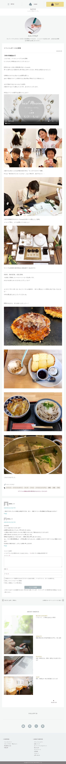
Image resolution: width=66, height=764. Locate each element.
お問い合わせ (37, 755)
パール (32, 487)
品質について (37, 743)
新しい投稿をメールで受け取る (14, 583)
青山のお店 (36, 747)
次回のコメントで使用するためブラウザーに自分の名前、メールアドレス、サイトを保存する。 (30, 578)
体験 (49, 487)
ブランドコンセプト (38, 741)
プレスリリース (37, 749)
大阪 (54, 487)
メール (6, 573)
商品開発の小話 (7, 745)
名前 (6, 569)
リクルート (36, 753)
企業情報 (36, 751)
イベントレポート (18, 487)
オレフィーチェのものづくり (40, 745)
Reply (5, 513)
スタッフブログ (10, 484)
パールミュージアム (41, 487)
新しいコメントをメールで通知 (14, 580)
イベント (9, 487)
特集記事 (6, 747)
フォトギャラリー (8, 741)
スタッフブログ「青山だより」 (11, 743)
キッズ (26, 487)
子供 (58, 487)
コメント (7, 555)
